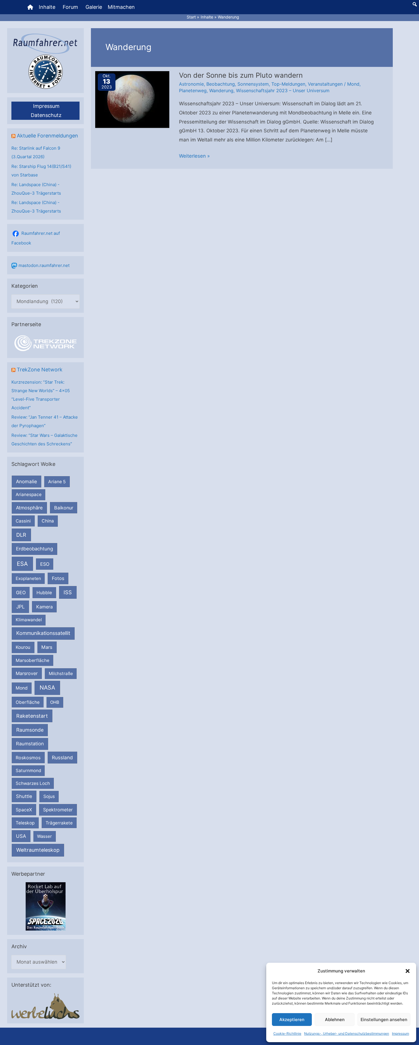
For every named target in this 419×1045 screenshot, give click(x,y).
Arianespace (29, 494)
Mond (22, 688)
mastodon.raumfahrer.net (44, 265)
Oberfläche (28, 702)
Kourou (23, 647)
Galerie (94, 7)
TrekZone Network (39, 370)
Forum (70, 7)
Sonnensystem (253, 84)
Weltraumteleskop (38, 850)
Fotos (58, 578)
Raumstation (30, 743)
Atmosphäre (29, 508)
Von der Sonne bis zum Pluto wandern (241, 75)
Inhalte (47, 7)
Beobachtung (220, 84)
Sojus (49, 796)
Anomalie (26, 481)
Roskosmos (28, 757)
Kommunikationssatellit (43, 633)
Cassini (23, 521)
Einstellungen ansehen (384, 1019)
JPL (20, 607)
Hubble (44, 592)
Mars (46, 647)
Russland (62, 757)
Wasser (44, 836)
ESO (44, 564)
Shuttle (24, 796)
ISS (68, 592)
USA (21, 836)
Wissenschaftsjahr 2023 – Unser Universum (282, 90)
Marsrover (27, 673)
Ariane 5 (57, 481)
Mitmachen (121, 7)
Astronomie (191, 84)
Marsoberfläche (32, 660)
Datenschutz (46, 115)
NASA (47, 687)
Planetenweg (193, 90)
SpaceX (24, 809)
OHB (54, 702)
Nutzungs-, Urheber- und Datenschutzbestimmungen (346, 1033)
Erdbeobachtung (34, 549)
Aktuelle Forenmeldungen (47, 136)
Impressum (400, 1033)
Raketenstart (32, 716)
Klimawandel (29, 619)
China (48, 521)
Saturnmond (28, 770)
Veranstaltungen (325, 84)
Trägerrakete (59, 823)
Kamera (44, 607)
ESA (22, 563)
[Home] (30, 7)
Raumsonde (30, 730)
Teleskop (25, 823)
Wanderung (221, 90)
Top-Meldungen (288, 84)
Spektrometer (58, 809)
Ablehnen (335, 1019)
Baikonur (63, 508)
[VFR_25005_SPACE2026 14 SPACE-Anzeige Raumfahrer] (46, 906)
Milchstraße (61, 673)
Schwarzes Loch (33, 783)
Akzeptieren (291, 1019)
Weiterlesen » (194, 157)
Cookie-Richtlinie (287, 1033)
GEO (21, 592)
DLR (21, 535)
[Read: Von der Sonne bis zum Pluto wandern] (132, 99)
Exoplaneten (28, 578)
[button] (407, 971)
